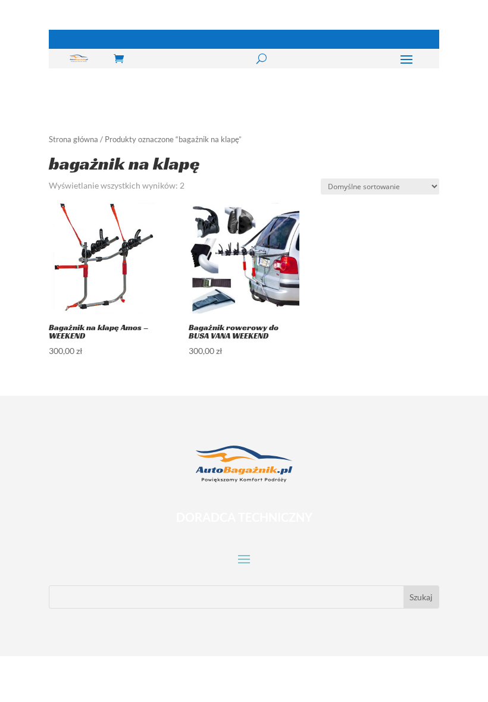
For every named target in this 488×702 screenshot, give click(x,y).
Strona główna (73, 139)
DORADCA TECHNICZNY (244, 517)
